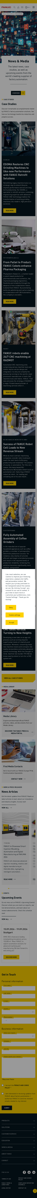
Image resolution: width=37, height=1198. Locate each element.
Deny (11, 607)
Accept (11, 622)
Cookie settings (14, 615)
